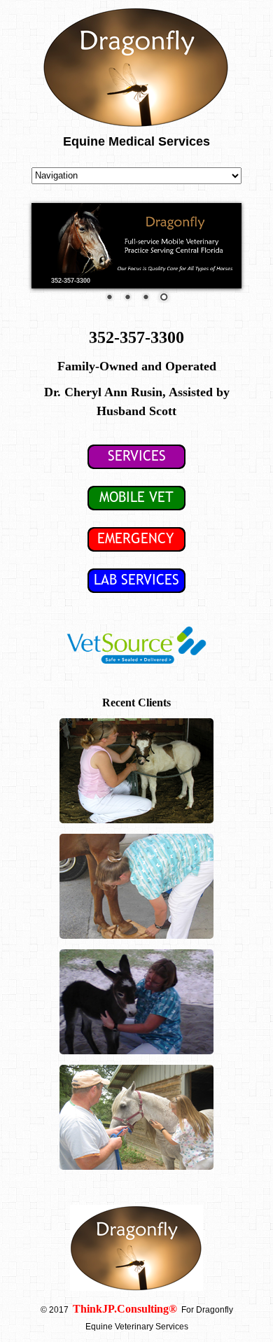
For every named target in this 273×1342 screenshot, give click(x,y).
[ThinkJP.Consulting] (178, 1310)
